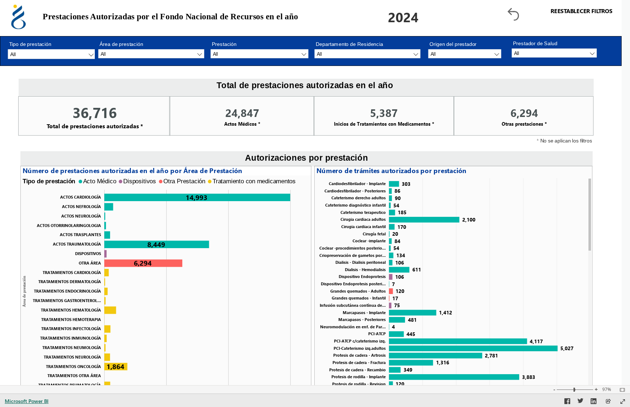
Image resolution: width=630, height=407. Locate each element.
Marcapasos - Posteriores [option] (362, 319)
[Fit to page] (620, 390)
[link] (559, 14)
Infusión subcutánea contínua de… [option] (353, 305)
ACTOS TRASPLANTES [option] (80, 235)
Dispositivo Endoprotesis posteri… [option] (353, 283)
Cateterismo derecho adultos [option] (358, 197)
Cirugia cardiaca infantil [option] (363, 226)
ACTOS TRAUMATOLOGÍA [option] (77, 244)
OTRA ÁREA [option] (90, 263)
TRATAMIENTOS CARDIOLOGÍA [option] (72, 272)
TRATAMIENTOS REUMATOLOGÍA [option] (69, 385)
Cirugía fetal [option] (374, 233)
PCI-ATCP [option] (377, 333)
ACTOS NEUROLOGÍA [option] (81, 216)
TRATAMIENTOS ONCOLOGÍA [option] (73, 366)
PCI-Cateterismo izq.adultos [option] (360, 348)
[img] (18, 17)
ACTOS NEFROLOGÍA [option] (81, 206)
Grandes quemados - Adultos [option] (358, 291)
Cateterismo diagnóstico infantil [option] (355, 205)
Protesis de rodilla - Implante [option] (358, 376)
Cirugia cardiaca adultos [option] (363, 219)
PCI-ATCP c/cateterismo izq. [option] (360, 341)
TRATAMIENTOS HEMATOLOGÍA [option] (71, 310)
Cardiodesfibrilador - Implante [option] (357, 183)
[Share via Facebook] (567, 402)
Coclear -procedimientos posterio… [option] (352, 248)
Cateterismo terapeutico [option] (363, 212)
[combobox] (554, 52)
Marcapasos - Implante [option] (364, 312)
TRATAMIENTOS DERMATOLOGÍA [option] (69, 282)
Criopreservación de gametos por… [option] (352, 255)
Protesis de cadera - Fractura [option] (359, 362)
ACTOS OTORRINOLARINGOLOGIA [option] (69, 225)
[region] (166, 181)
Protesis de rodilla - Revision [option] (359, 384)
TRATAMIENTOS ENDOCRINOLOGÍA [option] (67, 291)
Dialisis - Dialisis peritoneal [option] (360, 262)
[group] (287, 17)
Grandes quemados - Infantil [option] (359, 298)
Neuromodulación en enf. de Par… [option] (353, 326)
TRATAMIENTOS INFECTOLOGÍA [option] (71, 329)
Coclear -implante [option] (369, 240)
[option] (197, 197)
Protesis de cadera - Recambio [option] (357, 369)
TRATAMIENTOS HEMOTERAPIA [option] (71, 319)
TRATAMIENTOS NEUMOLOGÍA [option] (71, 347)
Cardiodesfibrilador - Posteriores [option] (355, 190)
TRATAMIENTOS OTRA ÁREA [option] (74, 376)
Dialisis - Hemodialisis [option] (365, 269)
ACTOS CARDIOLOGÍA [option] (80, 197)
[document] (287, 17)
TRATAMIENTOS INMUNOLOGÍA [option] (70, 338)
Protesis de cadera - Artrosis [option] (359, 355)
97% (606, 389)
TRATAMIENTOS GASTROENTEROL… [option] (67, 300)
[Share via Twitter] (580, 402)
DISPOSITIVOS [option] (88, 253)
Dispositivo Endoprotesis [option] (362, 276)
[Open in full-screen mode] (623, 401)
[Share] (608, 402)
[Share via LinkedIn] (593, 402)
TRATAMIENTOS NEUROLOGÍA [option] (72, 357)
